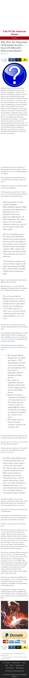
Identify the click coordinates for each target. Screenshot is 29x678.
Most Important (20, 668)
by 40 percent (10, 561)
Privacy (12, 665)
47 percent (22, 505)
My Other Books (16, 662)
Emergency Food (20, 665)
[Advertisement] (14, 14)
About (6, 665)
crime (3, 532)
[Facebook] (11, 59)
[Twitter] (18, 59)
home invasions (18, 540)
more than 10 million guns (13, 442)
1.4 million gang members (16, 556)
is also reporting (15, 286)
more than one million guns (8, 339)
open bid (18, 298)
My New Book (6, 662)
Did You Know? (10, 668)
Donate (24, 662)
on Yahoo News (9, 452)
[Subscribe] (25, 59)
